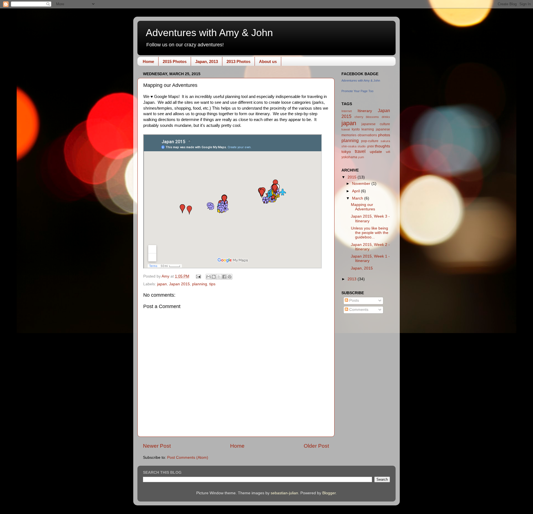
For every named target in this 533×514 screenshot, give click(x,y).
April (356, 191)
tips (212, 284)
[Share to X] (219, 276)
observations (367, 135)
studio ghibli (365, 146)
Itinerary (365, 111)
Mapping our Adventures (363, 207)
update (376, 152)
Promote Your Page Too (357, 91)
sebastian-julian (284, 493)
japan (162, 284)
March (358, 198)
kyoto (356, 129)
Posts (353, 300)
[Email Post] (198, 276)
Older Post (316, 446)
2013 (353, 279)
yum (361, 157)
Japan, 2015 (362, 268)
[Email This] (208, 276)
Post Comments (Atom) (187, 457)
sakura (385, 141)
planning (199, 284)
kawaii (345, 129)
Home (148, 61)
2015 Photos (175, 61)
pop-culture (369, 141)
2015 (353, 177)
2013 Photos (238, 61)
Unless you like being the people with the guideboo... (369, 232)
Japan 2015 (179, 284)
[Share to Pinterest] (229, 276)
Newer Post (157, 446)
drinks (386, 117)
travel (360, 151)
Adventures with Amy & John (209, 32)
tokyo (346, 152)
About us (268, 61)
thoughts (382, 146)
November (361, 184)
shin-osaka (348, 146)
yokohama (349, 157)
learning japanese (375, 129)
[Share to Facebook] (224, 276)
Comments (358, 310)
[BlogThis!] (214, 276)
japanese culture (375, 124)
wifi (388, 151)
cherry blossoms (367, 117)
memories (348, 135)
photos (384, 135)
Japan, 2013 (206, 61)
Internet (346, 111)
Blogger (329, 493)
